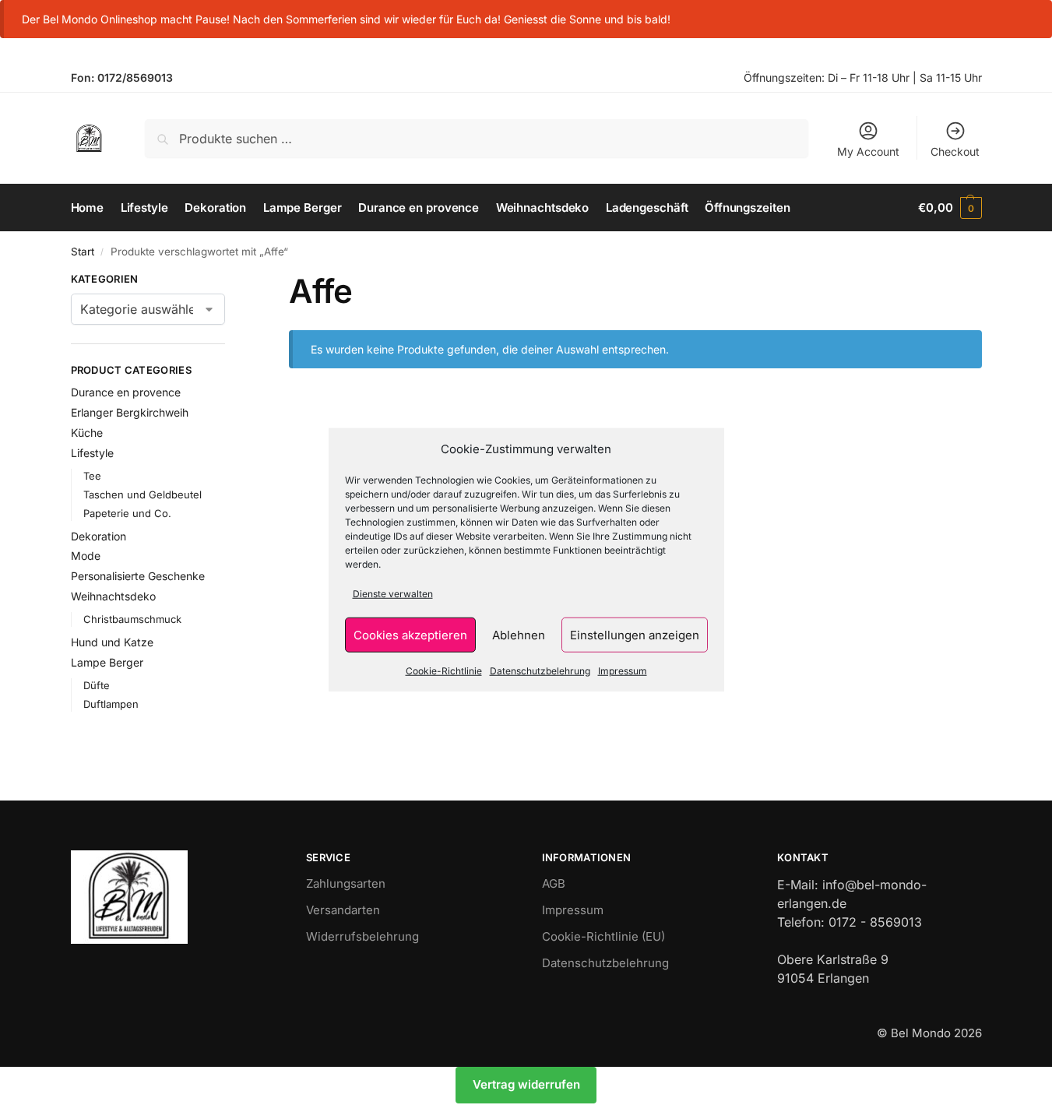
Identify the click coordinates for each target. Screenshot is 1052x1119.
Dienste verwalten (393, 594)
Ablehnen (518, 634)
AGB (553, 883)
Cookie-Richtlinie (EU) (603, 936)
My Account (868, 151)
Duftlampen (111, 704)
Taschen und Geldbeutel (142, 494)
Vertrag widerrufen (526, 1084)
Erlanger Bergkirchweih (129, 412)
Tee (92, 476)
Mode (85, 555)
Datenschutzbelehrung (540, 671)
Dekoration (98, 536)
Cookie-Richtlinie (444, 671)
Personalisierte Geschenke (138, 575)
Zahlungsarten (345, 883)
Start (82, 251)
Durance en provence (126, 392)
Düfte (96, 685)
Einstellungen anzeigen (634, 634)
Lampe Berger (107, 662)
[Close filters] (229, 281)
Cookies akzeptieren (410, 634)
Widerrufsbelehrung (362, 936)
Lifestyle (92, 452)
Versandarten (343, 910)
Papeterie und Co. (127, 513)
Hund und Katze (112, 642)
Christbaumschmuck (132, 619)
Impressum (622, 671)
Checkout (955, 151)
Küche (87, 432)
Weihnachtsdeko (113, 596)
